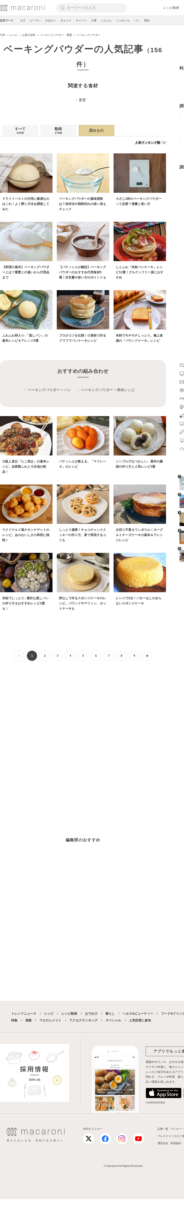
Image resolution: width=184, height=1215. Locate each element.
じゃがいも (123, 20)
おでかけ (91, 1013)
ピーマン (35, 20)
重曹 (82, 100)
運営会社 (163, 1143)
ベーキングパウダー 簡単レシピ (108, 390)
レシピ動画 (171, 7)
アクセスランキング (83, 1020)
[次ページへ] (147, 655)
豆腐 (93, 20)
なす (23, 20)
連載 (28, 1020)
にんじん (106, 20)
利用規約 (176, 1143)
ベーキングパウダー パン (49, 390)
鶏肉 (146, 20)
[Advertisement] (83, 721)
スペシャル (113, 1020)
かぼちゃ (50, 20)
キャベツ (81, 20)
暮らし (110, 1013)
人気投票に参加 (140, 1020)
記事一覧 (163, 1128)
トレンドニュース (23, 1013)
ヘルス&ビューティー (138, 1013)
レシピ (49, 1013)
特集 (14, 1020)
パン (137, 20)
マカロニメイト (50, 1020)
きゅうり (66, 20)
